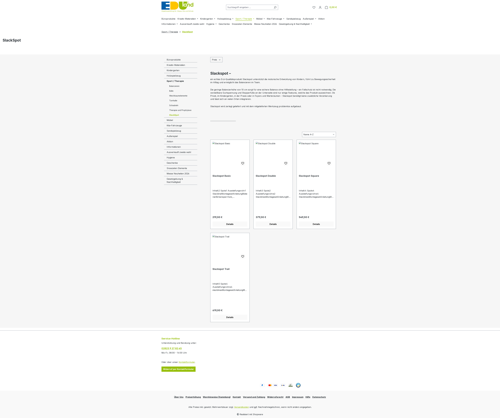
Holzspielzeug (174, 75)
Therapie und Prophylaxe (180, 110)
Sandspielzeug (174, 131)
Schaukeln (173, 105)
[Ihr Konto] (320, 7)
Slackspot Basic (222, 175)
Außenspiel (172, 136)
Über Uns (178, 397)
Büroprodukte (174, 59)
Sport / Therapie (175, 81)
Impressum (297, 397)
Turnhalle (173, 100)
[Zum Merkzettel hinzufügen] (242, 163)
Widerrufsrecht (275, 397)
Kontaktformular (187, 362)
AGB (288, 397)
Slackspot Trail (221, 269)
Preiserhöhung (193, 397)
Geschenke (172, 163)
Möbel (170, 120)
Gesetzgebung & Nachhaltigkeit (175, 180)
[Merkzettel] (314, 7)
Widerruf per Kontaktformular (178, 369)
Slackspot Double (266, 175)
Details (229, 224)
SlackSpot (174, 115)
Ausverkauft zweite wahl (179, 152)
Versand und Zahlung (254, 397)
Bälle (171, 91)
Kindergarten (173, 70)
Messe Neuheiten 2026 (178, 173)
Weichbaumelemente (178, 96)
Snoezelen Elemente (177, 168)
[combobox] (249, 7)
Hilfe (307, 397)
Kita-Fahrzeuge (174, 125)
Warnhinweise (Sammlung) (217, 397)
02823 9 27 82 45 (171, 348)
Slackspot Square (309, 175)
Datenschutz (319, 397)
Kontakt (237, 397)
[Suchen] (275, 7)
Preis (215, 59)
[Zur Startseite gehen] (177, 7)
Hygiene (171, 157)
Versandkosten (241, 407)
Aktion (170, 141)
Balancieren (174, 86)
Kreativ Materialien (176, 65)
